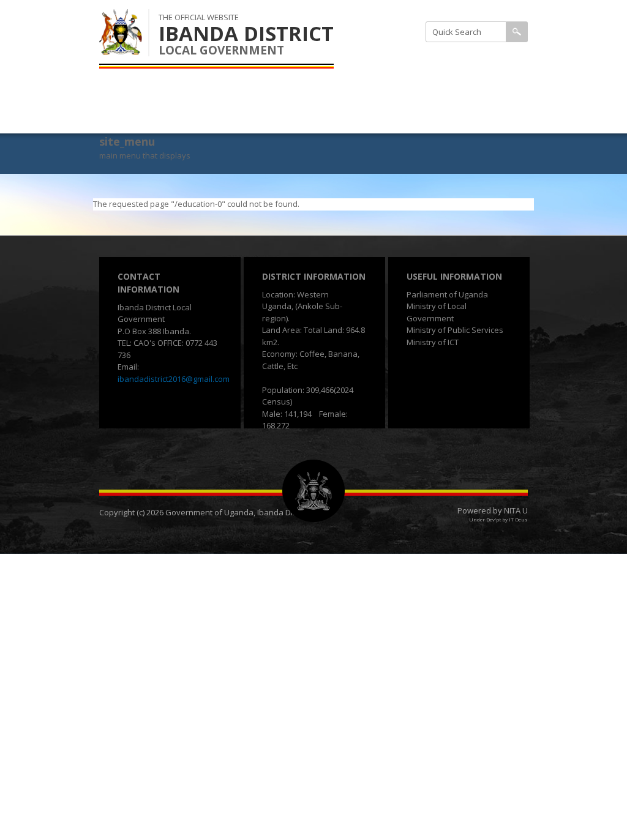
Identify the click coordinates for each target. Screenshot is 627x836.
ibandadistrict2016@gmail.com (174, 378)
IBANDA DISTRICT (246, 33)
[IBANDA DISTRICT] (120, 48)
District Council (435, 87)
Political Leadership (443, 117)
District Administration (450, 56)
